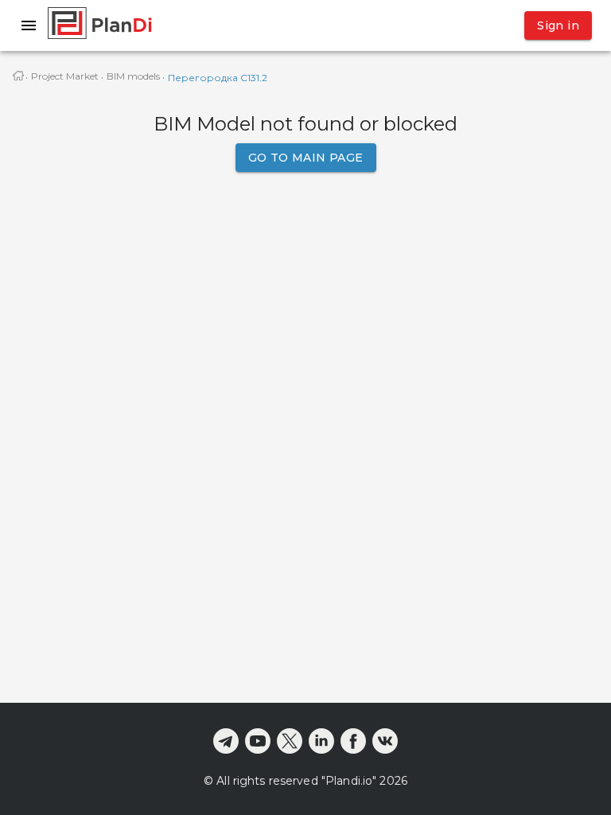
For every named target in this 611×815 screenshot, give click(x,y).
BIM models (133, 76)
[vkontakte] (385, 741)
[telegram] (226, 741)
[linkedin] (321, 741)
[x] (289, 741)
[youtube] (257, 741)
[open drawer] (29, 25)
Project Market (65, 76)
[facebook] (353, 741)
